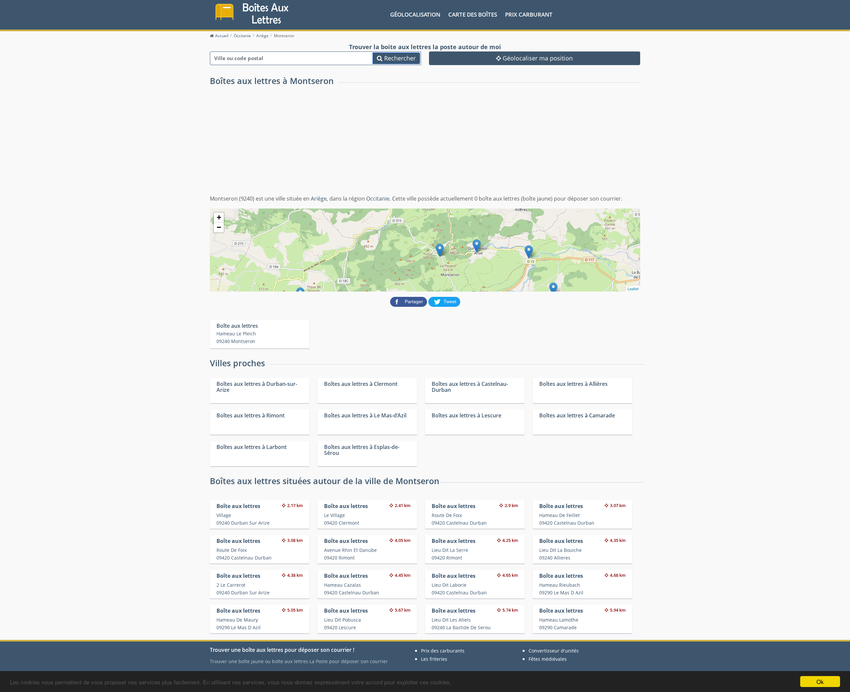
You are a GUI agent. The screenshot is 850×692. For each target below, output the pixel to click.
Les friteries (434, 659)
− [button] (219, 227)
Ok (820, 681)
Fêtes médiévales (548, 659)
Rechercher (399, 58)
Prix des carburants (443, 651)
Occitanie (377, 198)
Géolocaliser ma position (537, 58)
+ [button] (219, 217)
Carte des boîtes (472, 14)
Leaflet (633, 288)
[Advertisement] (425, 144)
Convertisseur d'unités (554, 651)
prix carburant (528, 14)
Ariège (319, 198)
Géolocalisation (415, 14)
